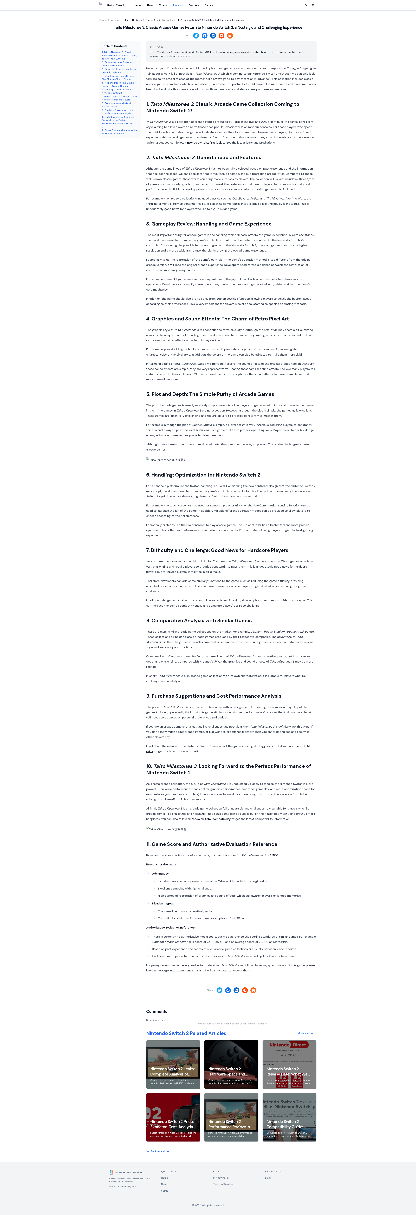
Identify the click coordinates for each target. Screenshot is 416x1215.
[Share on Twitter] (196, 36)
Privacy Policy (221, 1177)
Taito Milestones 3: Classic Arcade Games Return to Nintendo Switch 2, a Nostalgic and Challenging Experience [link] (184, 20)
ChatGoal (121, 1186)
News (150, 5)
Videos (163, 5)
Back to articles (160, 1151)
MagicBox (131, 1186)
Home (138, 5)
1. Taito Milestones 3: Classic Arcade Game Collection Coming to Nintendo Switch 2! (119, 55)
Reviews (178, 5)
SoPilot (112, 1186)
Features (193, 5)
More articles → (307, 1033)
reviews (115, 20)
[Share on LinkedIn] (213, 36)
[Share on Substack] (230, 36)
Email (268, 1177)
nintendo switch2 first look (203, 143)
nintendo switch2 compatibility (209, 819)
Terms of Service (223, 1184)
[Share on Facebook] (205, 36)
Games (209, 5)
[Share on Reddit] (221, 36)
